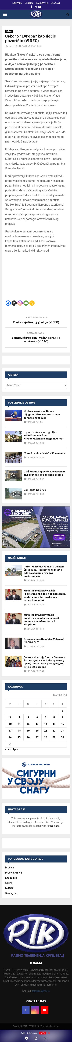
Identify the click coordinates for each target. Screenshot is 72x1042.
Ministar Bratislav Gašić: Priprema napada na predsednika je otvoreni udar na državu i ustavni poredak (45, 595)
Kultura (9, 31)
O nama (29, 3)
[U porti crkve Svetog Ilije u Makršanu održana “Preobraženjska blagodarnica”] (13, 436)
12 (28, 724)
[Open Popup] (36, 1038)
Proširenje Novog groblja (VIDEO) (36, 322)
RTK (15, 46)
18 (19, 730)
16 (62, 724)
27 (37, 737)
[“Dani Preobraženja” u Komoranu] (13, 457)
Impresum (17, 3)
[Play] (26, 1038)
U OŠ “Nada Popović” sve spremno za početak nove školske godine (45, 473)
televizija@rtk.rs (41, 991)
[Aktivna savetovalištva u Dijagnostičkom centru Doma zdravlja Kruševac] (13, 415)
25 (19, 737)
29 (54, 737)
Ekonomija (11, 877)
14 (45, 724)
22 (54, 730)
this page (54, 825)
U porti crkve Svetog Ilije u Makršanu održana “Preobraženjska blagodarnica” (44, 435)
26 (28, 737)
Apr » (15, 749)
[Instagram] (20, 303)
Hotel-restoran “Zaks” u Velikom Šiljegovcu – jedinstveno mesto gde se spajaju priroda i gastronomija (44, 571)
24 (10, 737)
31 (10, 744)
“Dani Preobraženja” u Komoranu (44, 453)
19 (28, 730)
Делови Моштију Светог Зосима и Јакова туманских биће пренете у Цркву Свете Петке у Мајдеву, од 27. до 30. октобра (44, 662)
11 (19, 724)
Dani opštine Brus (35, 489)
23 (62, 730)
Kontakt (55, 3)
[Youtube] (44, 1010)
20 (37, 730)
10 (10, 724)
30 (62, 737)
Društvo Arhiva (13, 872)
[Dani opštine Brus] (13, 493)
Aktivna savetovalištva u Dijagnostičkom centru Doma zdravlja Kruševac (42, 414)
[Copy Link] (32, 303)
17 (10, 730)
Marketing (42, 3)
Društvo (9, 867)
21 (45, 730)
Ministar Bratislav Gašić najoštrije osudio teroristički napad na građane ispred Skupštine (42, 619)
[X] (14, 303)
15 (54, 724)
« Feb (8, 749)
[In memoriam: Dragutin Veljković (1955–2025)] (13, 643)
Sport (8, 882)
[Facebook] (8, 303)
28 (45, 737)
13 (37, 724)
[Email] (26, 303)
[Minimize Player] (45, 1038)
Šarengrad (11, 893)
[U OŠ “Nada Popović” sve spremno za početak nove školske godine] (13, 475)
